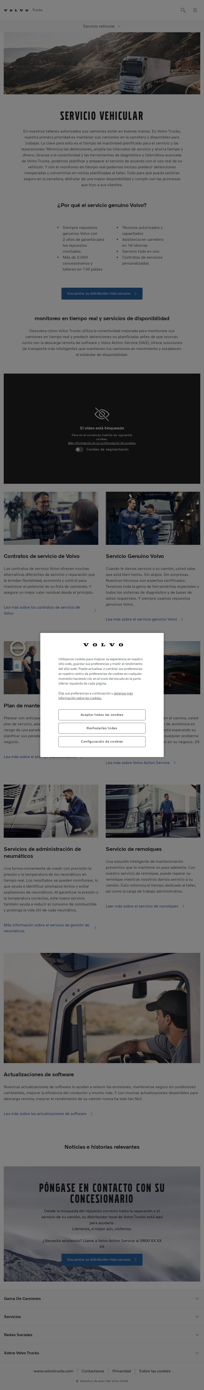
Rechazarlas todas (102, 728)
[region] (102, 695)
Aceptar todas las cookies (102, 715)
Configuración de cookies (102, 741)
